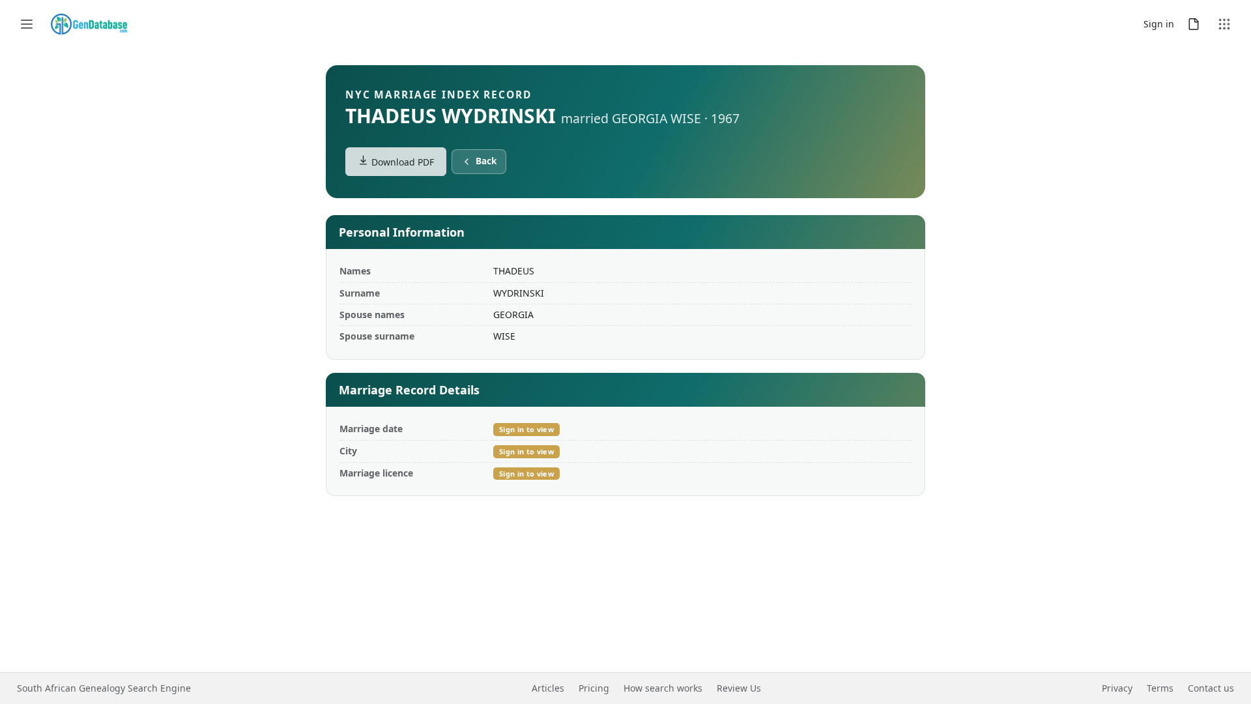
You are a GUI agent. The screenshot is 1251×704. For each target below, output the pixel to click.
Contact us (1211, 688)
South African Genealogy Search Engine (104, 688)
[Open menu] (26, 24)
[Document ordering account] (1193, 24)
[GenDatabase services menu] (1224, 24)
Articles (548, 688)
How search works (663, 688)
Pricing (594, 688)
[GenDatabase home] (89, 24)
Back (486, 161)
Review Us (739, 688)
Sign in (1158, 24)
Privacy (1117, 688)
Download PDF (401, 162)
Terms (1160, 688)
